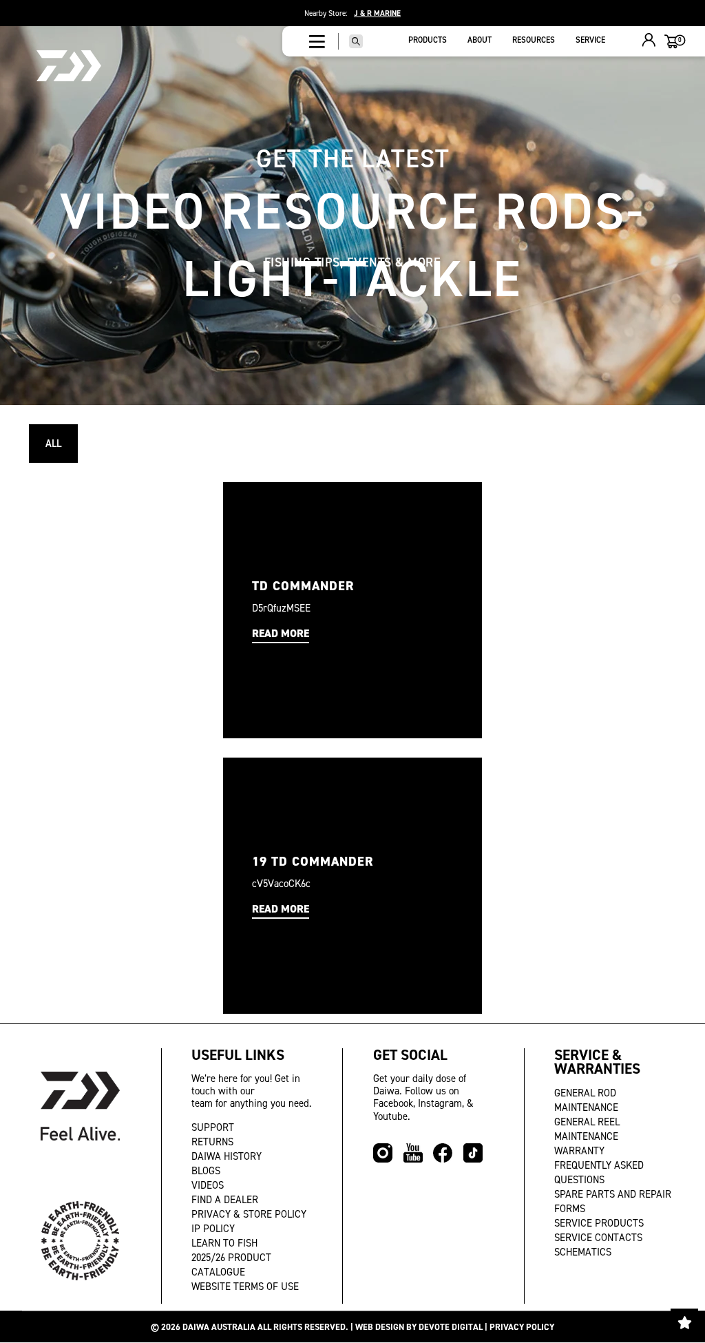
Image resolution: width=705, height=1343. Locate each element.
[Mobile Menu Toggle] (317, 41)
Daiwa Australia (218, 1327)
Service (590, 39)
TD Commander (303, 585)
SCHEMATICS (582, 1252)
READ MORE (280, 633)
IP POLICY (213, 1229)
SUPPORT (212, 1127)
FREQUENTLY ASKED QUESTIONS (599, 1172)
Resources (533, 39)
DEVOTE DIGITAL (451, 1327)
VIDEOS (207, 1185)
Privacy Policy (522, 1327)
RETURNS (212, 1142)
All (53, 443)
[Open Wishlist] (684, 1322)
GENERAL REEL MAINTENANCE (587, 1129)
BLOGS (205, 1171)
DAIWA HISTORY (226, 1156)
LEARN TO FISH (224, 1243)
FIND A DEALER (224, 1200)
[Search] (356, 41)
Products (427, 39)
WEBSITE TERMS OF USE (245, 1286)
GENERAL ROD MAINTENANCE (586, 1100)
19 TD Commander (313, 861)
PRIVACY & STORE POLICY (248, 1214)
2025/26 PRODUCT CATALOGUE (231, 1265)
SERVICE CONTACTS (598, 1238)
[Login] (649, 41)
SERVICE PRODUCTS (599, 1223)
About (479, 39)
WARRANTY (579, 1151)
